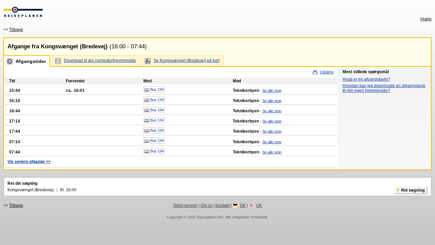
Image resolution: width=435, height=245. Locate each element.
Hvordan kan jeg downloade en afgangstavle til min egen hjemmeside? (384, 88)
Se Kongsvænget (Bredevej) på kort (187, 60)
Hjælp (426, 19)
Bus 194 (156, 89)
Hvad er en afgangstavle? (366, 79)
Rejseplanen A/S (210, 217)
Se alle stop (271, 90)
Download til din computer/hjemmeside (100, 60)
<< (13, 29)
